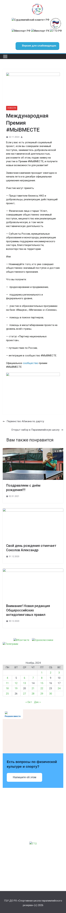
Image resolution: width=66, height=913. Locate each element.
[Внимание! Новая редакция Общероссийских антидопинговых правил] (33, 570)
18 (7, 688)
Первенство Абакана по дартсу (25, 421)
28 (33, 693)
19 (16, 688)
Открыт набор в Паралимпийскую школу (35, 429)
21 (33, 688)
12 (16, 683)
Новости (11, 108)
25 (7, 693)
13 (24, 683)
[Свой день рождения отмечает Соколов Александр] (33, 510)
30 (50, 693)
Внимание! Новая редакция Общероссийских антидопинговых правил (28, 610)
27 (24, 693)
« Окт (29, 702)
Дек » (37, 702)
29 (41, 693)
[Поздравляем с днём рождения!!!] (33, 449)
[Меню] (5, 56)
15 (41, 683)
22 (41, 688)
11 (7, 683)
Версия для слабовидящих (38, 45)
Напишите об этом (24, 777)
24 (59, 688)
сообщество (31, 363)
